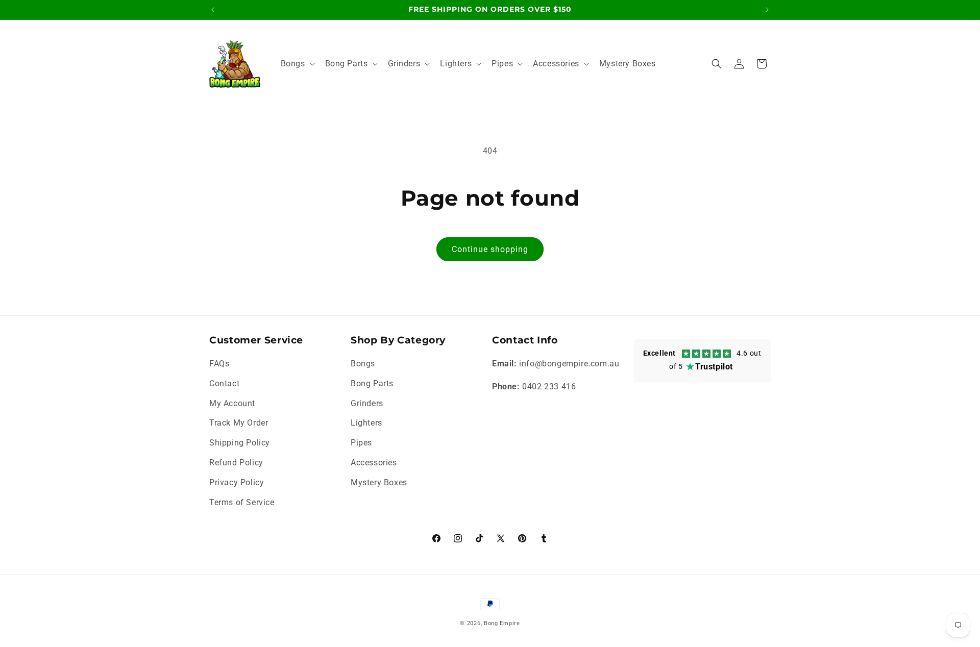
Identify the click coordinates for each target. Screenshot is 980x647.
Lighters (366, 423)
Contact (224, 383)
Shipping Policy (239, 442)
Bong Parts (372, 383)
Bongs (363, 363)
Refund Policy (236, 462)
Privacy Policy (236, 482)
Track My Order (238, 423)
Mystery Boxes (379, 482)
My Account (232, 403)
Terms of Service (242, 502)
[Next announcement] (767, 9)
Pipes (361, 442)
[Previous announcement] (213, 9)
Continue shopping (490, 249)
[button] (297, 64)
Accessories (374, 462)
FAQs (219, 363)
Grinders (367, 403)
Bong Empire (502, 623)
